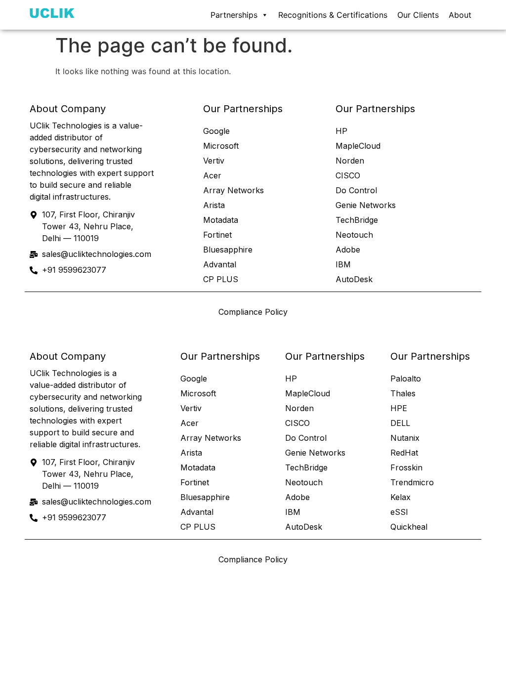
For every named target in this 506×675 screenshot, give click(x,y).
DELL (400, 423)
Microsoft (221, 146)
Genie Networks (366, 205)
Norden (350, 161)
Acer (212, 175)
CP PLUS (220, 279)
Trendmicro (412, 482)
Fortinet (217, 235)
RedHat (404, 453)
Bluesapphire (228, 249)
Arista (214, 205)
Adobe (348, 249)
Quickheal (408, 527)
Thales (403, 393)
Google (216, 131)
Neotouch (354, 235)
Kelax (400, 497)
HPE (398, 408)
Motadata (220, 220)
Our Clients (418, 15)
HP (341, 131)
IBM (343, 264)
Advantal (219, 264)
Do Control (356, 190)
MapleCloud (358, 146)
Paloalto (405, 378)
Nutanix (405, 438)
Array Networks (233, 190)
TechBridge (357, 220)
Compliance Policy (253, 312)
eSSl (399, 512)
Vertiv (213, 161)
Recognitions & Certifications (332, 15)
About (460, 15)
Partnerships (234, 15)
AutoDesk (354, 279)
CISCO (348, 175)
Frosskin (406, 467)
